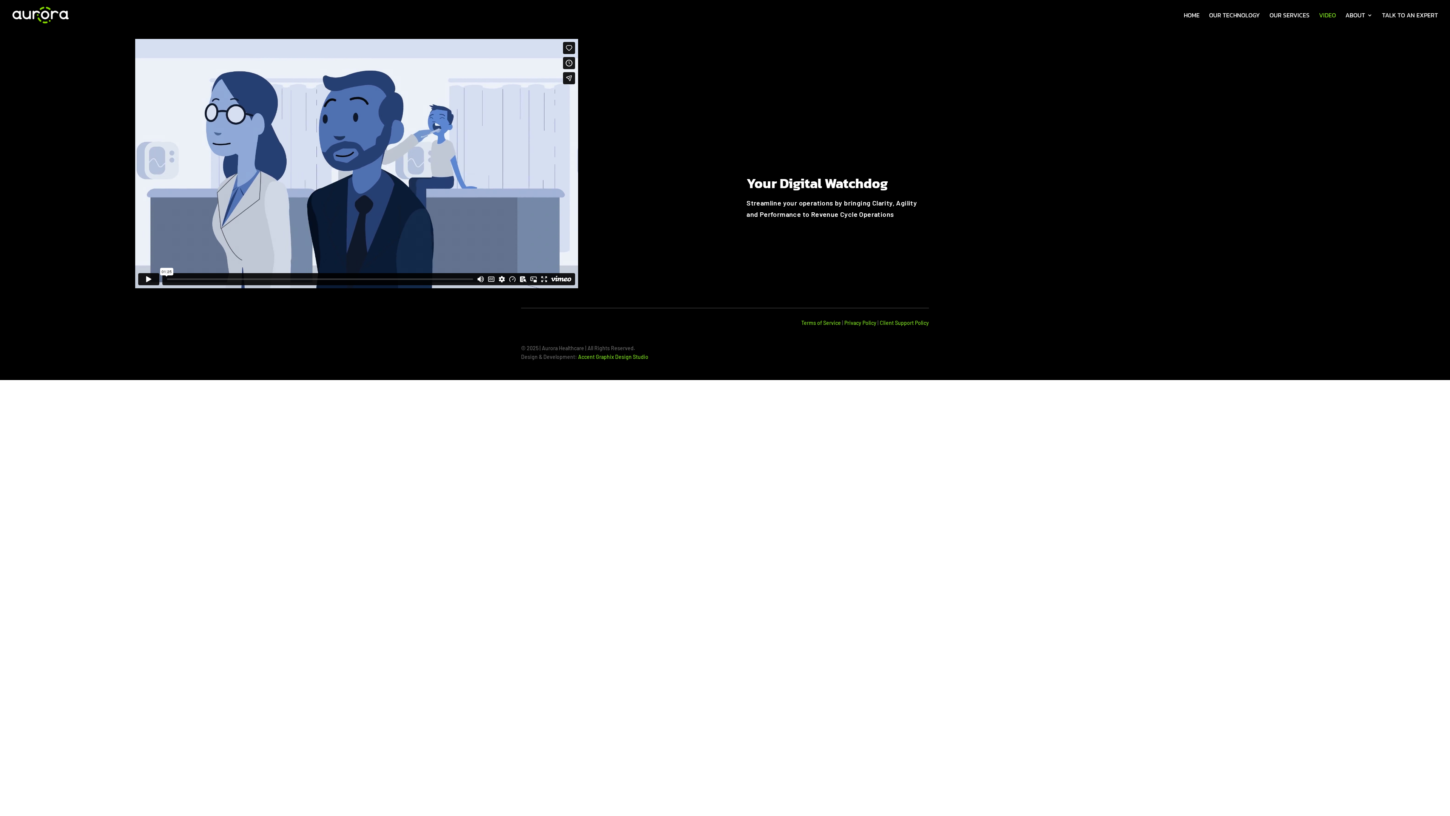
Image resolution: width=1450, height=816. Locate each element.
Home (1192, 16)
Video (1327, 16)
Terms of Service (821, 323)
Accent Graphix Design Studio (613, 357)
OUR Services (1290, 16)
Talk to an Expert (1410, 16)
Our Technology (1234, 16)
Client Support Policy (904, 323)
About (1355, 16)
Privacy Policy (860, 323)
